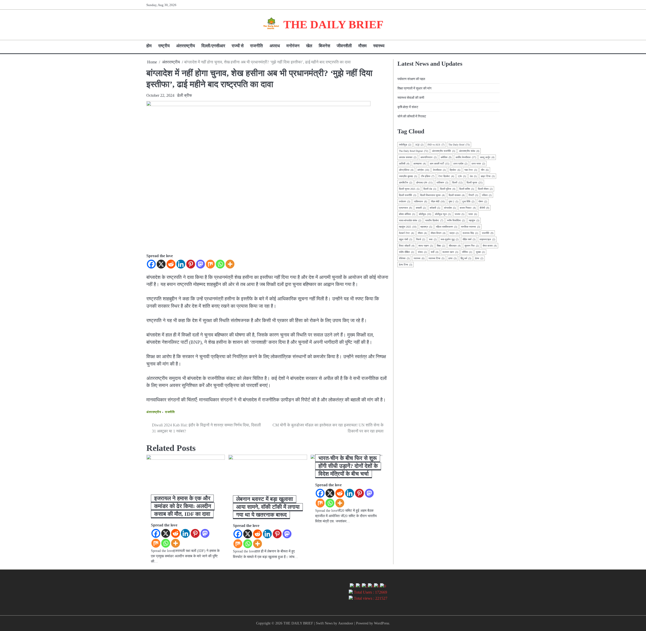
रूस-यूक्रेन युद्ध (450, 239)
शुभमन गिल (472, 245)
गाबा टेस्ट (470, 169)
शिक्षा (441, 245)
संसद (422, 252)
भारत (472, 214)
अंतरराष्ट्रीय (185, 45)
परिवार (487, 195)
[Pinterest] (190, 264)
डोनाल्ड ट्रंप (424, 182)
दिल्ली (457, 182)
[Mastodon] (200, 264)
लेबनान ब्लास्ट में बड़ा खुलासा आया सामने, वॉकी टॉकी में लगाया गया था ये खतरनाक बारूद (268, 507)
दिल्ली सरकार (457, 195)
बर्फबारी (435, 207)
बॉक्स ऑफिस (407, 214)
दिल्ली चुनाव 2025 (409, 188)
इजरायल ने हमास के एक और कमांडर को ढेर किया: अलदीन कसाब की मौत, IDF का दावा (182, 506)
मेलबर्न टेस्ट (406, 233)
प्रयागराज (405, 207)
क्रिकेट (455, 169)
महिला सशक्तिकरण (446, 226)
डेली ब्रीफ (184, 95)
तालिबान (442, 182)
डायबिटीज (405, 182)
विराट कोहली (406, 245)
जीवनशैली (344, 45)
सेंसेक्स (404, 258)
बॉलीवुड (425, 214)
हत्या (452, 258)
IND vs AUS (435, 144)
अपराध (275, 45)
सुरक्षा (480, 252)
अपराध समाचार (407, 157)
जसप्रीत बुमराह (408, 176)
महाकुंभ (474, 220)
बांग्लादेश (450, 207)
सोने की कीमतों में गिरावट (411, 116)
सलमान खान (450, 252)
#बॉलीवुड (405, 144)
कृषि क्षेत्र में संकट (407, 107)
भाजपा (459, 214)
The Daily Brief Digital (413, 151)
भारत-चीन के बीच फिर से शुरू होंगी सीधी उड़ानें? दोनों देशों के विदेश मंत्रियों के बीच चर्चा (348, 466)
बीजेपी (484, 207)
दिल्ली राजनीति (407, 195)
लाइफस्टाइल (487, 239)
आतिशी (404, 163)
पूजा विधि (468, 201)
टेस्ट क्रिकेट (446, 176)
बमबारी (421, 207)
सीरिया (467, 252)
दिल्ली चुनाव (474, 182)
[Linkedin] (180, 264)
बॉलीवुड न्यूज (443, 214)
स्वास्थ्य (378, 45)
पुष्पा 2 (453, 201)
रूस (433, 239)
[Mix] (210, 264)
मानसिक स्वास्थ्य (470, 226)
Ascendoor (345, 623)
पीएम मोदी (438, 201)
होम (149, 45)
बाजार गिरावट (468, 207)
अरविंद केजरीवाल (465, 157)
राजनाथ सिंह (470, 233)
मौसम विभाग (438, 233)
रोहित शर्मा (469, 239)
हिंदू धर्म (466, 258)
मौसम (362, 45)
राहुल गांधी (405, 239)
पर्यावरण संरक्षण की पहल (411, 79)
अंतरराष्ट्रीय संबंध (469, 151)
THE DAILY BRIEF (333, 24)
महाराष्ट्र (426, 226)
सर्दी (434, 252)
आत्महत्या (419, 163)
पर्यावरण (404, 201)
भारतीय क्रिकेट (434, 220)
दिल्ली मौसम (485, 188)
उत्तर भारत (478, 163)
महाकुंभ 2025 (407, 226)
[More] (230, 264)
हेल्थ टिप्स (405, 264)
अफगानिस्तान (428, 157)
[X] (161, 264)
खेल (309, 45)
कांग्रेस (423, 169)
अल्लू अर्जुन (487, 157)
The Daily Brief (459, 144)
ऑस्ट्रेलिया (406, 169)
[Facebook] (151, 264)
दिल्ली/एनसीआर (213, 45)
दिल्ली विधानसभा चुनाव (432, 195)
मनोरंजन (293, 45)
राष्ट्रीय (164, 45)
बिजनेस (324, 45)
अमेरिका (446, 157)
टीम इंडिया (427, 176)
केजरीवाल (439, 169)
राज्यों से (238, 45)
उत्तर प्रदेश (460, 163)
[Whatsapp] (220, 264)
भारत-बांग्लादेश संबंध (410, 220)
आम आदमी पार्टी (439, 163)
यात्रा (454, 233)
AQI (419, 144)
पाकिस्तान (420, 201)
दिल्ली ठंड (429, 188)
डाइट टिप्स (488, 176)
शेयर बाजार (490, 245)
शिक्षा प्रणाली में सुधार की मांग (414, 88)
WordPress (381, 623)
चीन (485, 169)
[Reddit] (171, 264)
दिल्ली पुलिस (447, 188)
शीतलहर (455, 245)
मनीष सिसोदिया (456, 220)
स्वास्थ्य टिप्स (436, 258)
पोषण (482, 201)
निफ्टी (473, 195)
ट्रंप (462, 176)
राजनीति (256, 45)
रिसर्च (420, 239)
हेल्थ (479, 258)
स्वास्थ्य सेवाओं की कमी (410, 98)
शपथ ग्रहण (425, 245)
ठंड (473, 176)
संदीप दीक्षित (406, 252)
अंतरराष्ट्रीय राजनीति (443, 151)
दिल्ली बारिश (466, 188)
